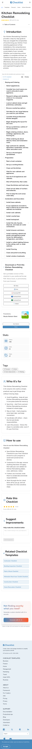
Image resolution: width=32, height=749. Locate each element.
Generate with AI (15, 620)
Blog (4, 717)
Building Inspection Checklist (13, 566)
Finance (5, 664)
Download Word (17, 296)
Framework (6, 690)
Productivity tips (8, 714)
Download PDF (16, 293)
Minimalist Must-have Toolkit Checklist (16, 576)
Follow (16, 327)
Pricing (5, 698)
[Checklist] (16, 2)
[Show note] (28, 223)
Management (7, 669)
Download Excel (17, 300)
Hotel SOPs (6, 677)
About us (6, 688)
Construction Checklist (11, 582)
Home (18, 7)
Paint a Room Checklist (11, 571)
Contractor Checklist (10, 561)
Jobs (4, 696)
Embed (17, 303)
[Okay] (9, 507)
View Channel (16, 324)
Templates (6, 7)
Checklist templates (11, 658)
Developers (6, 720)
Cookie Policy (26, 742)
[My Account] (29, 2)
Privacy (5, 701)
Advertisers (6, 722)
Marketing (6, 672)
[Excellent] (13, 507)
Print (17, 289)
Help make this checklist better (14, 528)
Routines (5, 680)
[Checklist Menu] (3, 2)
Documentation (7, 712)
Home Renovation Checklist (12, 587)
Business (5, 661)
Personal (13, 7)
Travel (5, 674)
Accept (5, 746)
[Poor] (7, 507)
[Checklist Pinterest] (20, 729)
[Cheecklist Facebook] (4, 729)
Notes (27, 77)
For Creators (6, 693)
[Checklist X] (12, 729)
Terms (5, 704)
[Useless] (4, 507)
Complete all (6, 79)
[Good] (11, 507)
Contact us (6, 725)
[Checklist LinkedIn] (28, 729)
